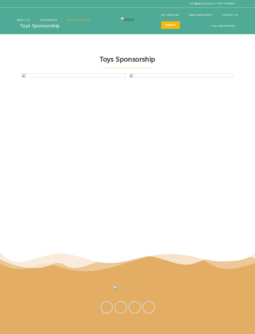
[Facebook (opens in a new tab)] (21, 4)
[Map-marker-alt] (148, 307)
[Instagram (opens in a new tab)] (25, 4)
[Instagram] (106, 307)
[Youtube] (134, 307)
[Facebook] (120, 307)
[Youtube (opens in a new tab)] (30, 4)
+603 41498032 (226, 3)
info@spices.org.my (202, 3)
